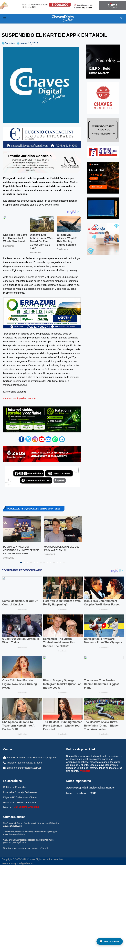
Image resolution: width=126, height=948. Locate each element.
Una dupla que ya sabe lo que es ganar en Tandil (25, 848)
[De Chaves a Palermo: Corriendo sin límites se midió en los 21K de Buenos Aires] (22, 529)
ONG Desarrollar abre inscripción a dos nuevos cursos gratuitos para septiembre (28, 841)
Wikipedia (85, 770)
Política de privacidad (80, 749)
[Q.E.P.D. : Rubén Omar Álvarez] (103, 62)
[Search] (121, 18)
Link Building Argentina (26, 806)
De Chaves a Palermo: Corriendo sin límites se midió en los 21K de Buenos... (21, 550)
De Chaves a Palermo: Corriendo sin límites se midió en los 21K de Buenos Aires (31, 824)
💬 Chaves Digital (109, 941)
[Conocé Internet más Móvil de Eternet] (103, 178)
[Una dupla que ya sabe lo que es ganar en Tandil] (63, 529)
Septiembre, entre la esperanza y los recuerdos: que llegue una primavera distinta (30, 832)
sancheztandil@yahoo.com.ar (19, 398)
